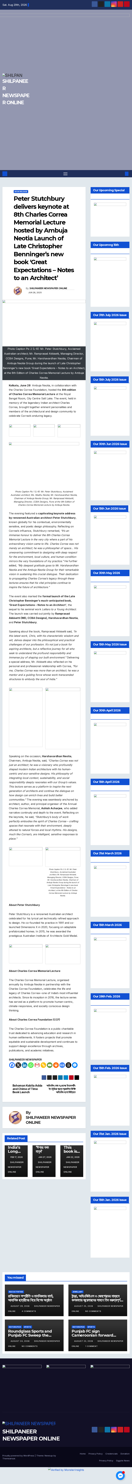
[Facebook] (12, 1065)
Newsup (49, 1455)
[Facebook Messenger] (75, 1065)
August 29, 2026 (20, 1306)
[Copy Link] (43, 1065)
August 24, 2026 (20, 1341)
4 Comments (29, 1311)
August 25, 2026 (84, 1306)
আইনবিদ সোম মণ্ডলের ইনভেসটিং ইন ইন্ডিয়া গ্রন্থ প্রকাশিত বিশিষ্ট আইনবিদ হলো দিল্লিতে (61, 1089)
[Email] (49, 1065)
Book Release (21, 192)
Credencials (111, 1453)
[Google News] (62, 1065)
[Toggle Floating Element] (120, 1475)
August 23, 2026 (84, 1341)
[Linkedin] (24, 1065)
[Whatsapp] (31, 1065)
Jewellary (78, 1292)
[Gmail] (37, 1065)
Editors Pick (15, 1327)
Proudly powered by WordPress (18, 1455)
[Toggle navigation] (65, 173)
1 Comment (91, 1346)
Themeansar (8, 1458)
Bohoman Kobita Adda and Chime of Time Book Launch (27, 1089)
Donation (125, 1453)
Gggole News (123, 1460)
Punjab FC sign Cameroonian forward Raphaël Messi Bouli (92, 1335)
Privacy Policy (96, 1453)
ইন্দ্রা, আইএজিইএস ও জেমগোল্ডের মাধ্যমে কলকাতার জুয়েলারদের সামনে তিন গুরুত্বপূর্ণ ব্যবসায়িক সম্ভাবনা (96, 1300)
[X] (18, 1065)
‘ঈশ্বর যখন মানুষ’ (42, 1149)
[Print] (56, 1065)
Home (83, 1453)
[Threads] (68, 1065)
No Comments (93, 1311)
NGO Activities (16, 1292)
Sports (27, 1327)
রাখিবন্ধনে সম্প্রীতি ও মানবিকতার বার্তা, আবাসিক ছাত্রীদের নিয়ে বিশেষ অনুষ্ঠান (30, 1298)
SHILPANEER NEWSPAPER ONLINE (48, 288)
